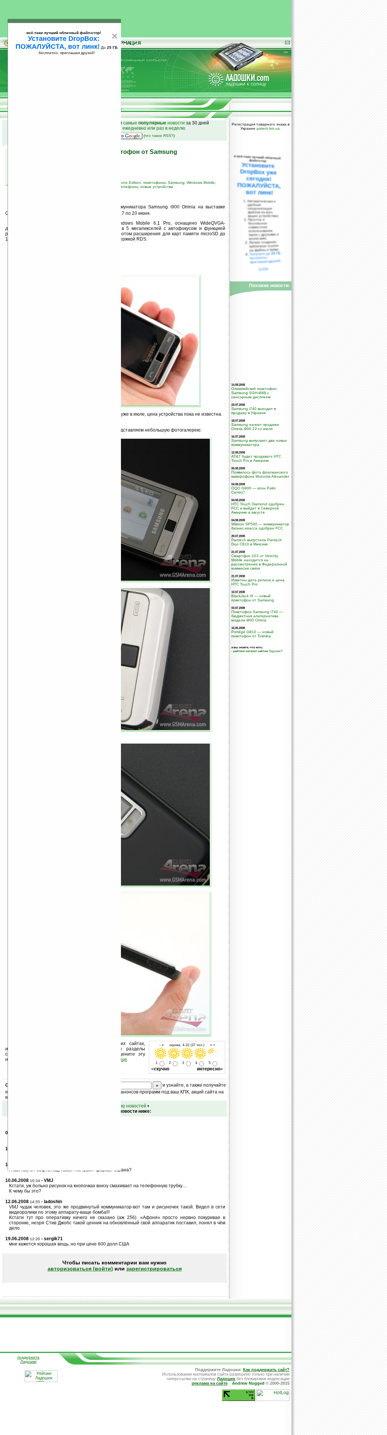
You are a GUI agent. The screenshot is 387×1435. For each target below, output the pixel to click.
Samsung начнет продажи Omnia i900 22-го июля (255, 426)
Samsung (176, 182)
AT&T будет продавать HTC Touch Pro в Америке (256, 458)
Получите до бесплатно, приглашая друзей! (265, 257)
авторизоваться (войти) (80, 1269)
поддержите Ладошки (28, 1359)
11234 (264, 269)
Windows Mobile (201, 182)
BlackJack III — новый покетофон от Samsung (252, 598)
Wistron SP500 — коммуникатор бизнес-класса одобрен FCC (260, 526)
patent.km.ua (268, 128)
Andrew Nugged (248, 1383)
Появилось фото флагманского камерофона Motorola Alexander (260, 474)
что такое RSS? (159, 136)
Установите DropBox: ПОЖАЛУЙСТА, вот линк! (57, 42)
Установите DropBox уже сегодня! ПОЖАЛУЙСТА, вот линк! (259, 179)
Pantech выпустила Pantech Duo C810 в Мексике (256, 542)
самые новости (154, 123)
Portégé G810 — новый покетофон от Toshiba (252, 634)
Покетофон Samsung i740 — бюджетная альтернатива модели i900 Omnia (257, 616)
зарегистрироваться (154, 1269)
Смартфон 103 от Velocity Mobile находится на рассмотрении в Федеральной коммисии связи (259, 562)
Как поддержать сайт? (266, 1369)
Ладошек (257, 651)
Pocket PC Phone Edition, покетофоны (131, 182)
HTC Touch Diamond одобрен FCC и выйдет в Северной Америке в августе (257, 508)
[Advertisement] (145, 17)
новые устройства (156, 187)
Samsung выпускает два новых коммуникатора (259, 442)
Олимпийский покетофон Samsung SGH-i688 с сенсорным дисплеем (254, 393)
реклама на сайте (210, 1383)
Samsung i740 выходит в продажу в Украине (253, 411)
